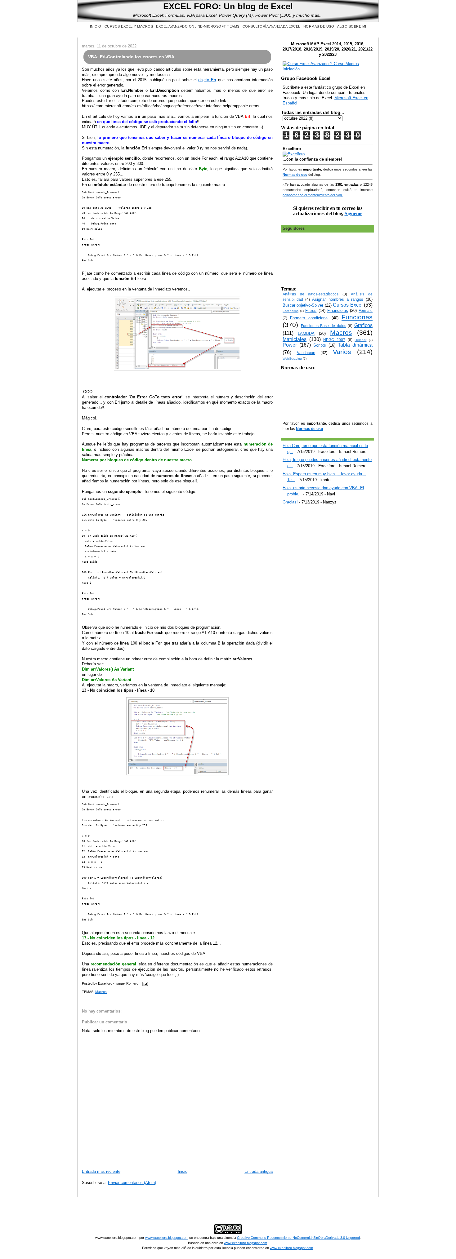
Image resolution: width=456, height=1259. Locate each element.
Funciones (357, 317)
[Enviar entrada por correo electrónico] (144, 983)
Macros (101, 992)
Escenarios (290, 311)
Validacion (306, 352)
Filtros (310, 310)
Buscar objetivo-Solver (303, 305)
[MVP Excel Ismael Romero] (328, 69)
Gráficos (363, 325)
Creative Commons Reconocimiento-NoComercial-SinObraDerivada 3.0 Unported (298, 1237)
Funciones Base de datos (323, 326)
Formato (366, 310)
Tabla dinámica (355, 345)
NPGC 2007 (334, 340)
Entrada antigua (258, 1171)
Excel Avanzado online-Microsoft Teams (197, 26)
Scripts (319, 345)
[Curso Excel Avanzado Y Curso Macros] (294, 154)
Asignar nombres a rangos (337, 299)
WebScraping (292, 358)
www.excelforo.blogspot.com (166, 1237)
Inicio (95, 26)
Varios (342, 351)
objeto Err (207, 80)
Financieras (337, 310)
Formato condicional (309, 318)
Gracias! (290, 502)
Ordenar (360, 340)
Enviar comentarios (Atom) (132, 1182)
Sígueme (353, 213)
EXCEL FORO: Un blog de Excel (228, 6)
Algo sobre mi (351, 26)
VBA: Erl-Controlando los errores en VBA (131, 56)
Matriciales (294, 339)
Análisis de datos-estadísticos (310, 294)
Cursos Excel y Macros (129, 26)
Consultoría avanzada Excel (271, 26)
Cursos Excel (347, 305)
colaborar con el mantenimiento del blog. (313, 195)
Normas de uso (318, 26)
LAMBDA (306, 333)
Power (290, 345)
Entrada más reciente (101, 1171)
